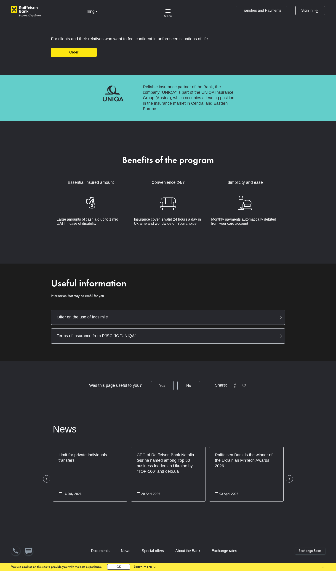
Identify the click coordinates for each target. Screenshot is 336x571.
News (65, 429)
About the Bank (187, 551)
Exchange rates (224, 551)
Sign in (307, 10)
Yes (162, 385)
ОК (119, 567)
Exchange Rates (310, 551)
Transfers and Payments (261, 10)
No (188, 385)
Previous (46, 479)
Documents (100, 551)
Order (73, 52)
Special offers (153, 551)
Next (289, 479)
